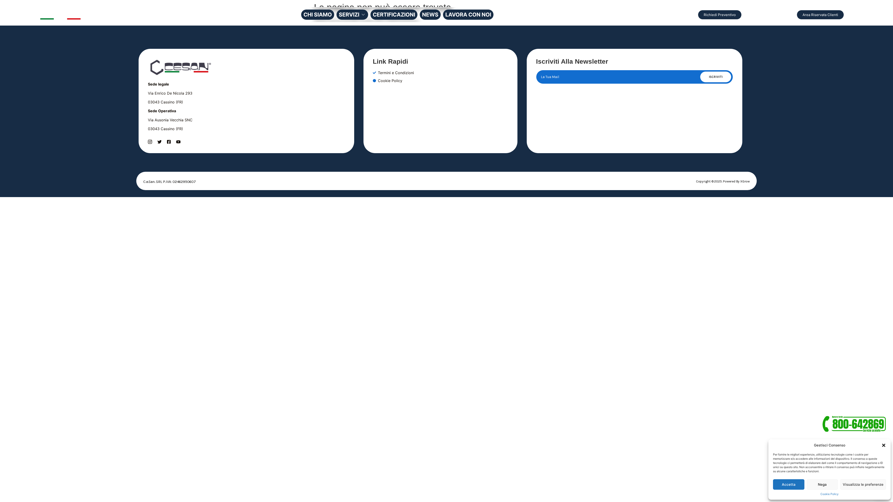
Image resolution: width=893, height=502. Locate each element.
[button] (883, 445)
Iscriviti (716, 77)
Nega (822, 484)
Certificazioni (394, 14)
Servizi (349, 14)
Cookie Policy (829, 494)
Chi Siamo (317, 14)
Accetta (789, 484)
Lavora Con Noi (468, 14)
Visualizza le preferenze (863, 484)
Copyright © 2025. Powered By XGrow (723, 181)
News (430, 14)
